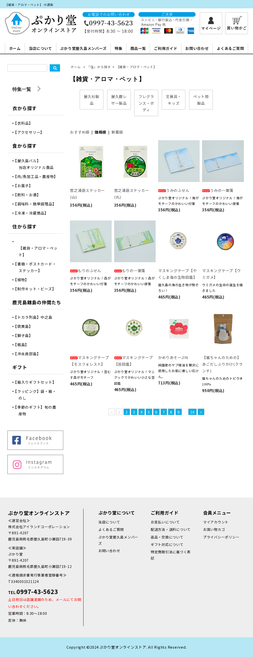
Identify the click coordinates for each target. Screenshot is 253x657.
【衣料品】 (26, 123)
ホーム (15, 48)
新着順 (117, 132)
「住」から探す (99, 66)
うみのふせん (178, 190)
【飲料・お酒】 (30, 194)
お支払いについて (165, 521)
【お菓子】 (26, 185)
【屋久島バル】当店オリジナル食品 (36, 164)
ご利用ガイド (165, 48)
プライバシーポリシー (221, 537)
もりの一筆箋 (134, 270)
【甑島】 (24, 344)
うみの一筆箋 (221, 190)
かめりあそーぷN (173, 357)
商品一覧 (138, 48)
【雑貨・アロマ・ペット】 (136, 66)
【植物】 (24, 279)
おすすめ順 (79, 132)
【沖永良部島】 (30, 353)
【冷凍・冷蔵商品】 (33, 213)
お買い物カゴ (214, 529)
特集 (119, 48)
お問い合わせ (197, 48)
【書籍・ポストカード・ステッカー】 (37, 267)
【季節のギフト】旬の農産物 (37, 410)
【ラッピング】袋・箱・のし (37, 394)
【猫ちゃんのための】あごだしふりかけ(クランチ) (222, 364)
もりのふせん (89, 270)
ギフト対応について (167, 544)
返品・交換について (167, 537)
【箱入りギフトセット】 (37, 382)
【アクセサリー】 (31, 132)
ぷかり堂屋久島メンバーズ (83, 48)
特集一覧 (22, 89)
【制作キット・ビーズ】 (37, 288)
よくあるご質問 (230, 48)
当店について (40, 48)
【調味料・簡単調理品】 (37, 203)
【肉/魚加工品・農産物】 (38, 176)
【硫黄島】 (26, 326)
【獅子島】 (26, 335)
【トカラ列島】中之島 (35, 317)
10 (192, 412)
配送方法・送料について (171, 529)
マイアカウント (216, 521)
